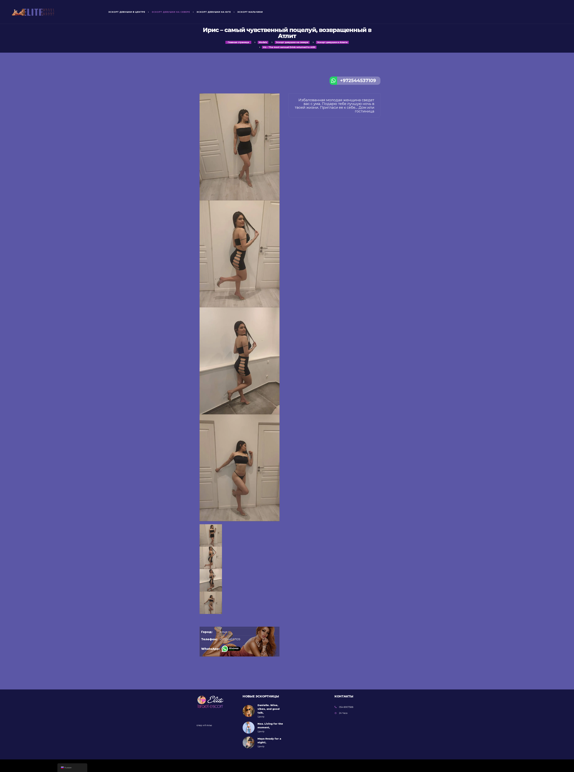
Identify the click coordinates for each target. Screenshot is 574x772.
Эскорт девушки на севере (171, 12)
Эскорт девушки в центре (126, 12)
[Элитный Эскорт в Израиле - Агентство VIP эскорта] (56, 12)
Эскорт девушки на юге (214, 12)
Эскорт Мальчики (250, 12)
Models (263, 42)
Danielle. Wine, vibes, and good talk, (269, 709)
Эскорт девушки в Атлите (332, 42)
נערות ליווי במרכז (204, 725)
